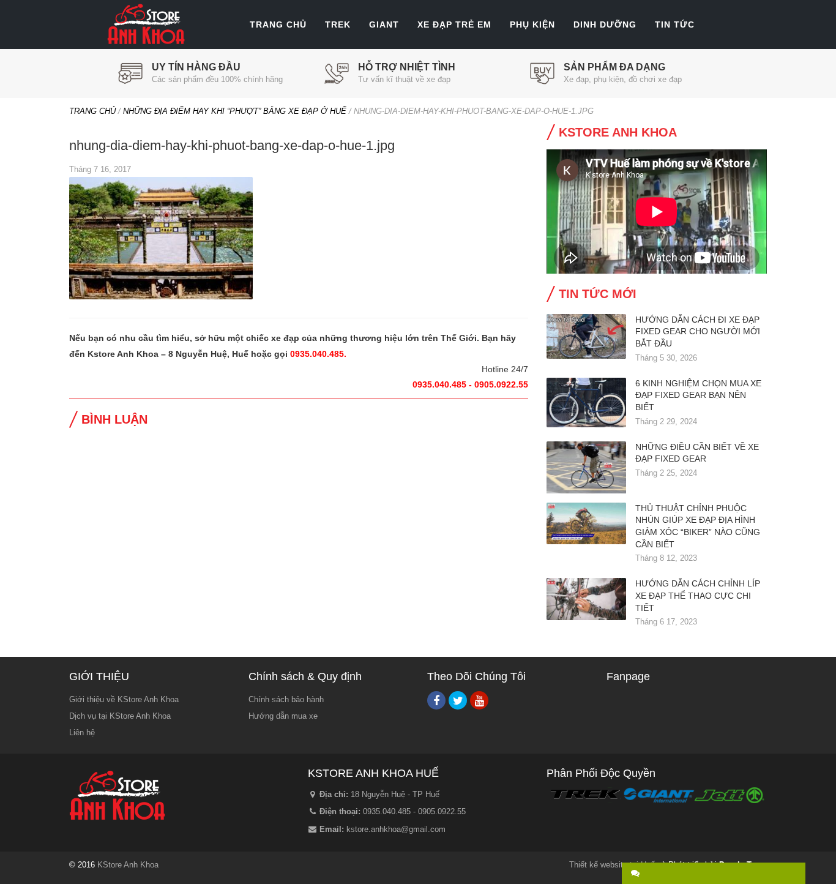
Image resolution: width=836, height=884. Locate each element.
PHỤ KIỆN (532, 24)
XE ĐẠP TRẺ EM (454, 24)
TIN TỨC (675, 24)
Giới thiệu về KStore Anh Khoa (124, 699)
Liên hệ (82, 732)
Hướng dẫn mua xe (283, 716)
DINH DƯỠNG (604, 24)
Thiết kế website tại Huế (612, 864)
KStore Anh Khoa (145, 24)
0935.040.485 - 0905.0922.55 (414, 811)
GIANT (384, 24)
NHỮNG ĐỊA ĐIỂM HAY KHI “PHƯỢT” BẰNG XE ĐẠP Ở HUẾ (234, 111)
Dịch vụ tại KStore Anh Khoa (120, 716)
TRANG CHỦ (278, 24)
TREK (338, 24)
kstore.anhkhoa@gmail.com (396, 829)
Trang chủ (92, 111)
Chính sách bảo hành (286, 699)
